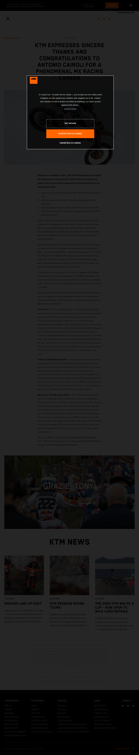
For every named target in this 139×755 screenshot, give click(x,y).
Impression (73, 108)
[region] (70, 112)
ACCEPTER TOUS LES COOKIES (70, 133)
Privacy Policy (67, 108)
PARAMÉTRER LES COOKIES (70, 143)
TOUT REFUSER (70, 123)
